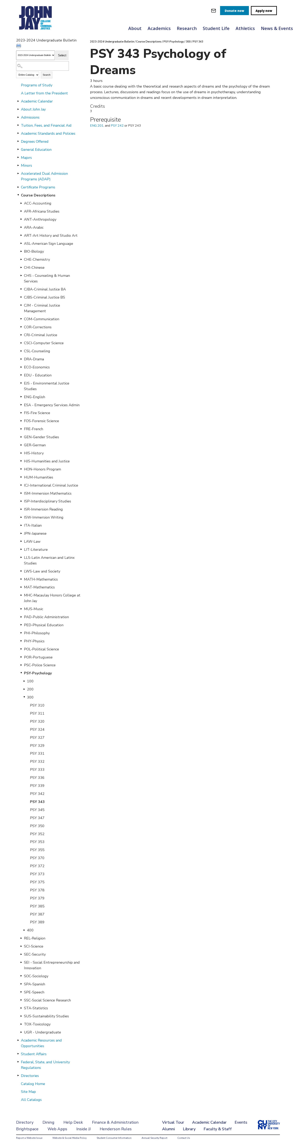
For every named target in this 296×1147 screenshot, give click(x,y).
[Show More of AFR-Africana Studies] (21, 211)
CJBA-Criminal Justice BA (45, 289)
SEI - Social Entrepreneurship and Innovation (52, 965)
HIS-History (34, 453)
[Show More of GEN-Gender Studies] (21, 437)
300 (30, 697)
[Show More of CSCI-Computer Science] (21, 343)
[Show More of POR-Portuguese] (21, 657)
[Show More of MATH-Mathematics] (21, 579)
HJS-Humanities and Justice (47, 461)
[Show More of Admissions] (18, 117)
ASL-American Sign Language (48, 243)
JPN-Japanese (35, 533)
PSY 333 (37, 769)
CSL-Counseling (37, 351)
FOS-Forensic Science (41, 420)
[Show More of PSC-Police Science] (21, 665)
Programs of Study (36, 85)
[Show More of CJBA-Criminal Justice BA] (21, 289)
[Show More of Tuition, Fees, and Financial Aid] (18, 125)
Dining (48, 1122)
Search (47, 74)
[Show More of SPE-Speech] (21, 992)
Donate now (234, 11)
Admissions (30, 117)
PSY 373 (37, 874)
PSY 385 (37, 906)
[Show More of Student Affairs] (18, 1054)
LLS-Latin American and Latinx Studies (49, 560)
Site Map (28, 1091)
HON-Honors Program (42, 469)
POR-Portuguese (38, 657)
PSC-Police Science (40, 665)
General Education (36, 149)
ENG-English (34, 397)
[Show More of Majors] (18, 157)
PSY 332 (37, 761)
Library (189, 1129)
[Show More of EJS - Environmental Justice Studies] (21, 383)
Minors (26, 165)
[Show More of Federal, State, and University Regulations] (18, 1062)
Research (187, 28)
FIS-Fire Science (37, 412)
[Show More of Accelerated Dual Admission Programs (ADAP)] (18, 173)
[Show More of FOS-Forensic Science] (21, 421)
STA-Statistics (36, 1008)
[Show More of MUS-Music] (21, 609)
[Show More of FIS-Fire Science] (21, 413)
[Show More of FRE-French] (21, 429)
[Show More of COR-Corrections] (21, 327)
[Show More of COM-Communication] (21, 319)
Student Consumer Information (114, 1138)
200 (30, 689)
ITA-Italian (33, 525)
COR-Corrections (38, 327)
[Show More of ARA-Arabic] (21, 227)
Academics (159, 28)
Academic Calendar (37, 101)
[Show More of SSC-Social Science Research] (21, 1000)
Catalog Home (33, 1083)
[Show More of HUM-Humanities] (21, 477)
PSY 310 (37, 705)
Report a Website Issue (29, 1138)
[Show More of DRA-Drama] (21, 359)
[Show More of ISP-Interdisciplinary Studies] (21, 501)
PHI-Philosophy (37, 633)
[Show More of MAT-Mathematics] (21, 587)
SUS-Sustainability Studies (46, 1016)
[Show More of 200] (24, 689)
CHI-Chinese (34, 267)
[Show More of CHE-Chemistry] (21, 259)
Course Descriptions (38, 195)
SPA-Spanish (34, 984)
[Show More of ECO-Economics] (21, 367)
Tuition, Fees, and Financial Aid (46, 125)
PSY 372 (37, 866)
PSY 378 (37, 890)
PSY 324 (37, 729)
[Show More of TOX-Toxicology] (21, 1024)
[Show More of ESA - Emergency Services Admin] (21, 405)
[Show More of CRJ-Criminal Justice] (21, 335)
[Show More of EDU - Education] (21, 375)
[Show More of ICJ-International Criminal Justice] (21, 485)
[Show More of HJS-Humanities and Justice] (21, 461)
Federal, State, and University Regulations (45, 1065)
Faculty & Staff (218, 1129)
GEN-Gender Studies (41, 437)
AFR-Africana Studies (41, 211)
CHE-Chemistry (37, 259)
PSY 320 (37, 721)
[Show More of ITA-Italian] (21, 525)
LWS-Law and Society (42, 571)
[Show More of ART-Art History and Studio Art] (21, 235)
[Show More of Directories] (18, 1076)
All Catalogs (31, 1099)
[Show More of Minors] (18, 165)
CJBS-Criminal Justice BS (44, 297)
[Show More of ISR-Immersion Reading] (21, 509)
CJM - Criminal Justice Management (42, 308)
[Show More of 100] (24, 681)
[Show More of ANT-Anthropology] (21, 219)
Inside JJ (83, 1129)
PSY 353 (37, 841)
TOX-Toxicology (37, 1024)
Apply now (264, 11)
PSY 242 (117, 125)
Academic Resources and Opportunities (41, 1043)
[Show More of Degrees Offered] (18, 141)
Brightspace (27, 1129)
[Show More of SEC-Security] (21, 954)
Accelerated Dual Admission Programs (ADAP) (44, 176)
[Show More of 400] (24, 930)
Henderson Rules (116, 1129)
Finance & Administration (115, 1122)
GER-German (35, 445)
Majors (26, 157)
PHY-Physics (34, 641)
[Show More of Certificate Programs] (18, 187)
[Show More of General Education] (18, 149)
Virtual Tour (173, 1122)
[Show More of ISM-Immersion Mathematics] (21, 493)
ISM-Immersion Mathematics (47, 493)
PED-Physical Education (43, 625)
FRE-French (33, 429)
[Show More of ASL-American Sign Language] (21, 243)
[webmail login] (213, 10)
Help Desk (73, 1122)
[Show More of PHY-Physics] (21, 641)
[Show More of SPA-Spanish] (21, 984)
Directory (24, 1122)
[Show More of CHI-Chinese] (21, 267)
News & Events (277, 28)
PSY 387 (37, 914)
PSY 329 (37, 745)
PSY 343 (37, 801)
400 (30, 930)
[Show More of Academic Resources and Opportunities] (18, 1040)
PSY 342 (37, 793)
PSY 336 (37, 777)
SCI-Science (33, 946)
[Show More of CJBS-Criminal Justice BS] (21, 297)
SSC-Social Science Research (47, 1000)
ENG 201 (96, 125)
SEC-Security (35, 954)
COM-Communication (41, 319)
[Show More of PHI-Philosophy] (21, 633)
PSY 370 (37, 858)
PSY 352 (37, 834)
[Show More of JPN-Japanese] (21, 533)
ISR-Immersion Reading (43, 509)
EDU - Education (38, 375)
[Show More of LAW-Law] (21, 541)
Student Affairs (34, 1054)
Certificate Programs (38, 187)
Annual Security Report (154, 1138)
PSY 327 (37, 737)
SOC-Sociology (36, 976)
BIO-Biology (34, 251)
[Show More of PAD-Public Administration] (21, 617)
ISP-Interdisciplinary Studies (47, 501)
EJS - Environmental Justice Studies (46, 386)
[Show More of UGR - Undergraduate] (21, 1032)
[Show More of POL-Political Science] (21, 649)
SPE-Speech (34, 992)
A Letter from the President (44, 93)
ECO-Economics (37, 367)
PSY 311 (37, 713)
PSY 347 (37, 817)
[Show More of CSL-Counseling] (21, 351)
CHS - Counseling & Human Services (47, 278)
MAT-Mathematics (39, 587)
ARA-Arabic (33, 227)
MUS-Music (33, 609)
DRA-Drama (34, 359)
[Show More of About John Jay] (18, 109)
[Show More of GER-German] (21, 445)
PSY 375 (37, 882)
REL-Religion (34, 938)
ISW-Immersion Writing (43, 517)
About (135, 28)
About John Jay (33, 109)
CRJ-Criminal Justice (40, 335)
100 (30, 681)
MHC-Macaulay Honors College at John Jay (52, 598)
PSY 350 (37, 826)
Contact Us (183, 1138)
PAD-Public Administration (46, 617)
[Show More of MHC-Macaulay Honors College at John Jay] (21, 595)
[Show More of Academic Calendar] (18, 101)
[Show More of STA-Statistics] (21, 1008)
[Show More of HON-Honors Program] (21, 469)
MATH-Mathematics (41, 579)
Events (241, 1122)
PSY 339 (37, 785)
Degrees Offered (35, 141)
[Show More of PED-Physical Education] (21, 625)
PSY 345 (37, 809)
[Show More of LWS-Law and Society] (21, 571)
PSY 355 (37, 849)
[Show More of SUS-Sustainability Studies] (21, 1016)
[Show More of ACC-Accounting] (21, 203)
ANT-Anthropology (40, 219)
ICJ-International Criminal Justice (51, 485)
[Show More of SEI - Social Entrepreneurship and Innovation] (21, 962)
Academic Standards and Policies (48, 133)
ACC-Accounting (37, 203)
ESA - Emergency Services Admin (52, 405)
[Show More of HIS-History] (21, 453)
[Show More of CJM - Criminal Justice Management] (21, 305)
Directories (30, 1075)
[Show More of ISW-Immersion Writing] (21, 517)
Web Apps (57, 1129)
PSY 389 (37, 922)
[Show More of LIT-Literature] (21, 549)
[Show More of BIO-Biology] (21, 251)
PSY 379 (37, 898)
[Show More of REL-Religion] (21, 938)
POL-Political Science (41, 649)
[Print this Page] (19, 46)
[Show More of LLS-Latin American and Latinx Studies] (21, 557)
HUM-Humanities (38, 477)
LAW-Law (32, 541)
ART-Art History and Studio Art (51, 235)
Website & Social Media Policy (69, 1138)
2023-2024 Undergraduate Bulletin (112, 41)
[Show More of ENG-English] (21, 397)
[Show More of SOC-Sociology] (21, 976)
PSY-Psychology (38, 673)
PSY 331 (37, 753)
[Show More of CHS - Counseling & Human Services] (21, 275)
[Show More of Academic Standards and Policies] (18, 133)
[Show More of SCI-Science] (21, 946)
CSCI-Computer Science (44, 343)
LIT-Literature (36, 549)
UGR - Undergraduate (42, 1032)
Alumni (168, 1129)
